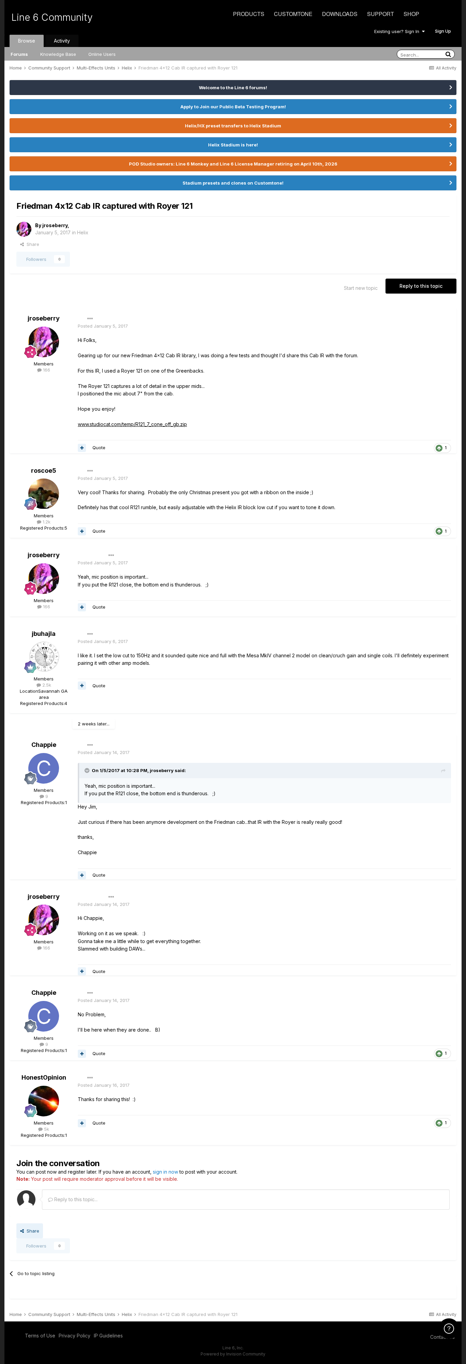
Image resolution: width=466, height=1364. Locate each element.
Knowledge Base (58, 54)
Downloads (340, 14)
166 (46, 370)
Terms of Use (40, 1335)
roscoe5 (43, 470)
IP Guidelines (108, 1335)
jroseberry (55, 225)
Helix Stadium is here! (233, 144)
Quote (98, 447)
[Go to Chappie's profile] (43, 768)
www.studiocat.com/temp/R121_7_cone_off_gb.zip (132, 424)
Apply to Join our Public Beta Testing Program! (233, 106)
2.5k (46, 685)
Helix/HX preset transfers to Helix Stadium (233, 125)
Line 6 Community (52, 17)
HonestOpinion (43, 1077)
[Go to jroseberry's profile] (23, 229)
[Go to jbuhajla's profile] (43, 657)
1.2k (45, 521)
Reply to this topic (420, 286)
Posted (103, 326)
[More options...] (90, 319)
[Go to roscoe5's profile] (43, 494)
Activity (62, 41)
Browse (26, 41)
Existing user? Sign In (398, 31)
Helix (82, 232)
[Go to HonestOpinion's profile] (43, 1101)
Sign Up (443, 31)
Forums (19, 54)
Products (248, 14)
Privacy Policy (74, 1335)
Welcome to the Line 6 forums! (233, 87)
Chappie (43, 744)
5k (46, 1129)
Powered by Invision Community (233, 1354)
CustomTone (293, 14)
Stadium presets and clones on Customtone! (233, 183)
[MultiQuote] (82, 448)
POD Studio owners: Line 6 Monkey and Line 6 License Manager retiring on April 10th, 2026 (233, 164)
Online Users (102, 54)
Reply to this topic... (75, 1199)
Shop (411, 14)
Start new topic (361, 288)
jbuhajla (44, 633)
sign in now (165, 1172)
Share (31, 244)
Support (380, 14)
